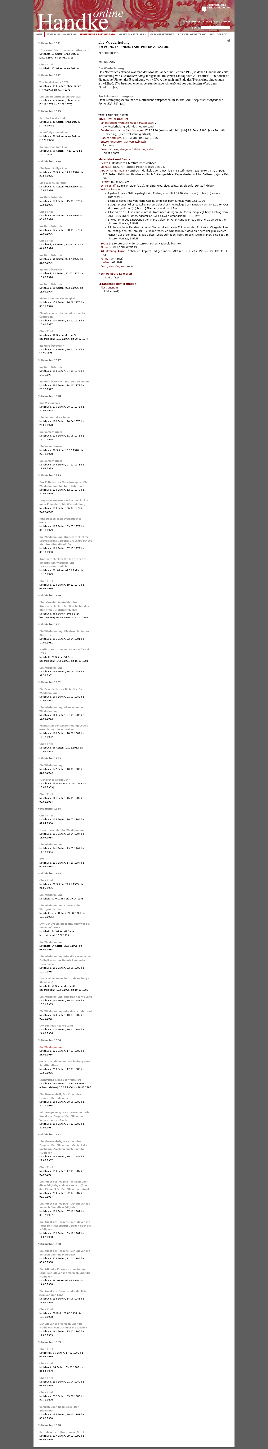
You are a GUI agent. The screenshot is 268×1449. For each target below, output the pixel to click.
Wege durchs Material (61, 34)
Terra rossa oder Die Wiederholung (62, 830)
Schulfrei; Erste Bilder (53, 132)
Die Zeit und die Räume (54, 417)
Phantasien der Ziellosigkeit (57, 298)
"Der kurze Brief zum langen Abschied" (64, 50)
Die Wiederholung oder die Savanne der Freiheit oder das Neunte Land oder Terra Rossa (65, 960)
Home (39, 34)
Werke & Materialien (132, 34)
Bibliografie (218, 34)
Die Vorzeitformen (51, 432)
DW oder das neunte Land (56, 1025)
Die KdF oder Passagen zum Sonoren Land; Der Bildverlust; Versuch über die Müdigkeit (64, 1273)
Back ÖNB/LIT (222, 22)
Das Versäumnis (49, 403)
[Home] (80, 15)
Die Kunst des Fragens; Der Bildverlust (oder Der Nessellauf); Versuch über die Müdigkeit (65, 1226)
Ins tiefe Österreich (51, 197)
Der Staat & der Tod (52, 118)
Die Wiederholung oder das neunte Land (65, 1011)
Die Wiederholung (111, 68)
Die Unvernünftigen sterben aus (60, 96)
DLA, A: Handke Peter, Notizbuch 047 (139, 166)
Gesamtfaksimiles (162, 34)
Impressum (189, 22)
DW (41, 859)
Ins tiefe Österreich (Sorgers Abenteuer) (65, 381)
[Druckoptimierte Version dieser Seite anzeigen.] (229, 40)
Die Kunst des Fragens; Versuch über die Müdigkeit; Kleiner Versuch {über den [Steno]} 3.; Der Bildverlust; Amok (64, 1185)
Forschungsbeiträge (192, 34)
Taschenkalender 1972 (54, 82)
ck (115, 87)
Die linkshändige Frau (53, 147)
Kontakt (204, 22)
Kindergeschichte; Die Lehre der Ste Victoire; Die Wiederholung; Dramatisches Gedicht (62, 563)
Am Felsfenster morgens (115, 96)
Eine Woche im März (52, 183)
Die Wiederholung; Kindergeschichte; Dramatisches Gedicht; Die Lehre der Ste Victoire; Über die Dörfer (65, 541)
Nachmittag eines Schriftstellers (60, 1080)
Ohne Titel (46, 64)
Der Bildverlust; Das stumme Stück (61, 1432)
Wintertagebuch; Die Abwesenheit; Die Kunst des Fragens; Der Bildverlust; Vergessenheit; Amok (64, 1116)
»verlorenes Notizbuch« (54, 779)
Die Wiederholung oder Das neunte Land (65, 996)
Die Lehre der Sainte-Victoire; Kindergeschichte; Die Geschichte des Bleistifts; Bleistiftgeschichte (64, 606)
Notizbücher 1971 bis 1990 (97, 34)
